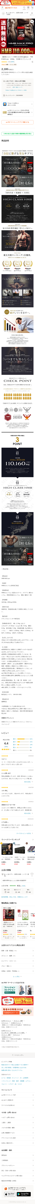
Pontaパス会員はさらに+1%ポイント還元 (16, 90)
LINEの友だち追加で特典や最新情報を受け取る (17, 133)
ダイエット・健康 (18, 1020)
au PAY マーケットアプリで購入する (17, 122)
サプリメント (4, 1023)
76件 (23, 886)
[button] (32, 62)
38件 (6, 746)
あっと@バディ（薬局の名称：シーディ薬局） (13, 1032)
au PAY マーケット (6, 1020)
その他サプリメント (16, 1023)
